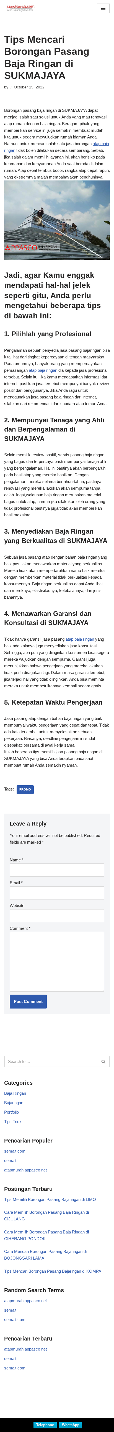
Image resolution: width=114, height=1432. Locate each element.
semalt (10, 1160)
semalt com (14, 1151)
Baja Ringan (15, 1093)
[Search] (103, 1061)
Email (16, 882)
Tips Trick (13, 1121)
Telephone (45, 1425)
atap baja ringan (43, 370)
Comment (20, 928)
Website (17, 905)
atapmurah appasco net (25, 1170)
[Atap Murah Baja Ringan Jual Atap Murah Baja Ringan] (20, 8)
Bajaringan (13, 1102)
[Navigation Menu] (103, 8)
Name (17, 860)
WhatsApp (70, 1425)
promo (25, 789)
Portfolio (11, 1112)
